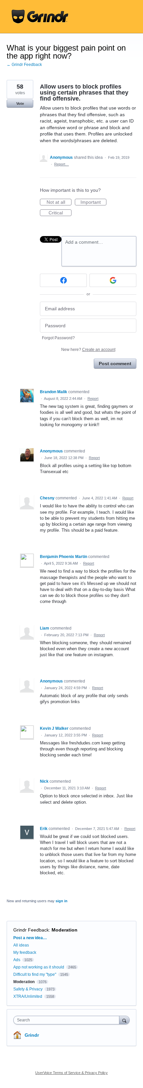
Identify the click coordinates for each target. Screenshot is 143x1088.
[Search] (124, 1020)
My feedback (24, 952)
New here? (88, 349)
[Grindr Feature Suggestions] (40, 16)
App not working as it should (38, 967)
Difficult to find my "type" (34, 974)
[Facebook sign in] (63, 280)
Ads (16, 959)
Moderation (64, 930)
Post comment (115, 363)
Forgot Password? (58, 338)
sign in (62, 901)
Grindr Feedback (31, 930)
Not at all (59, 202)
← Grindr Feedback (24, 64)
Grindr (32, 1035)
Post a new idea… (30, 938)
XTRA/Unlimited (27, 996)
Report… (61, 164)
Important (93, 202)
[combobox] (68, 1020)
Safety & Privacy (28, 989)
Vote (20, 104)
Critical (60, 213)
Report (92, 399)
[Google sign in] (112, 280)
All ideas (21, 945)
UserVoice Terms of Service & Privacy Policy (71, 1073)
